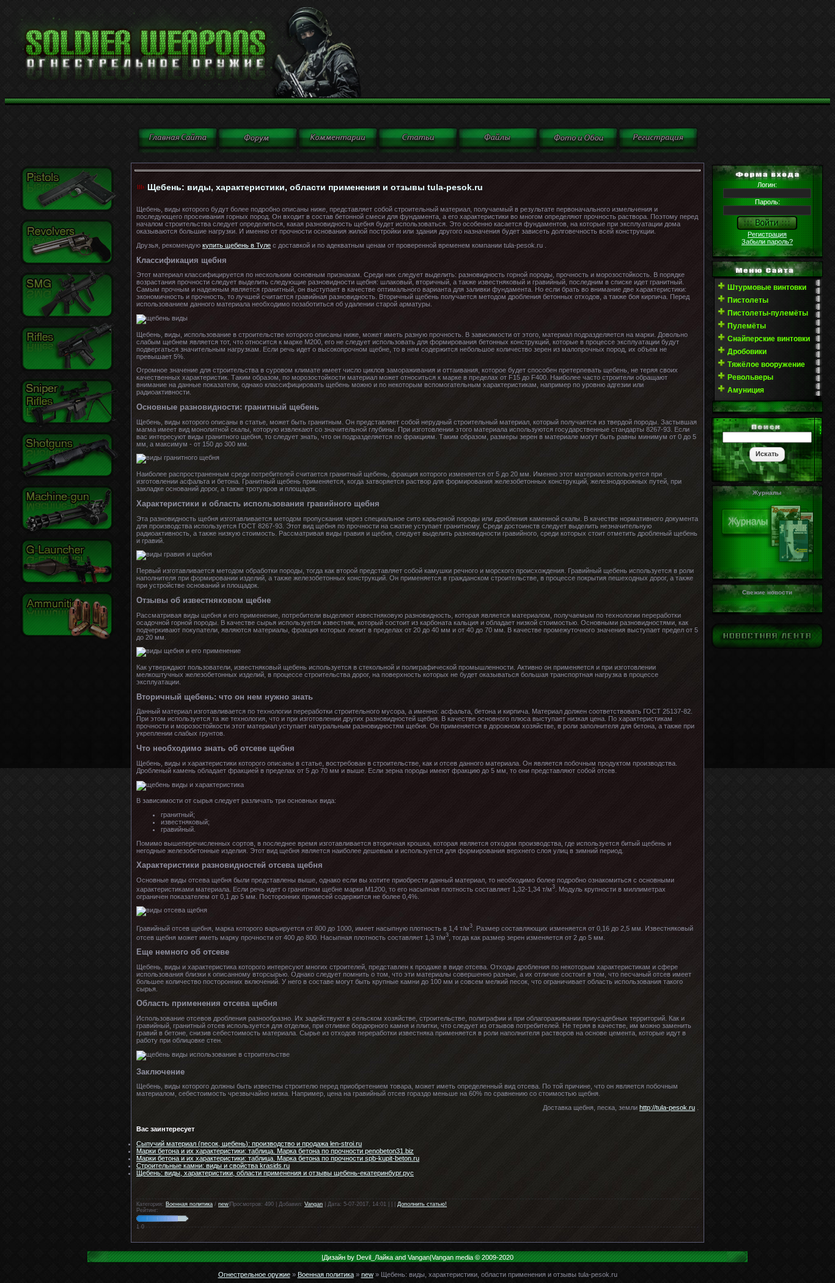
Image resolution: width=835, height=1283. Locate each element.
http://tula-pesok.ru (667, 1107)
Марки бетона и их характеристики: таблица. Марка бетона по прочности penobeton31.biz (275, 1151)
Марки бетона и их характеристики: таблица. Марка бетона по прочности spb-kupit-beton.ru (277, 1158)
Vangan (313, 1204)
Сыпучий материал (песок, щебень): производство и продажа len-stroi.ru (249, 1143)
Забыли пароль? (767, 241)
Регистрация (767, 234)
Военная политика (189, 1204)
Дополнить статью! (422, 1204)
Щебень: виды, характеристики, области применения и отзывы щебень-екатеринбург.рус (275, 1173)
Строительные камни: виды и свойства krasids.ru (213, 1165)
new (223, 1204)
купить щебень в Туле (236, 245)
